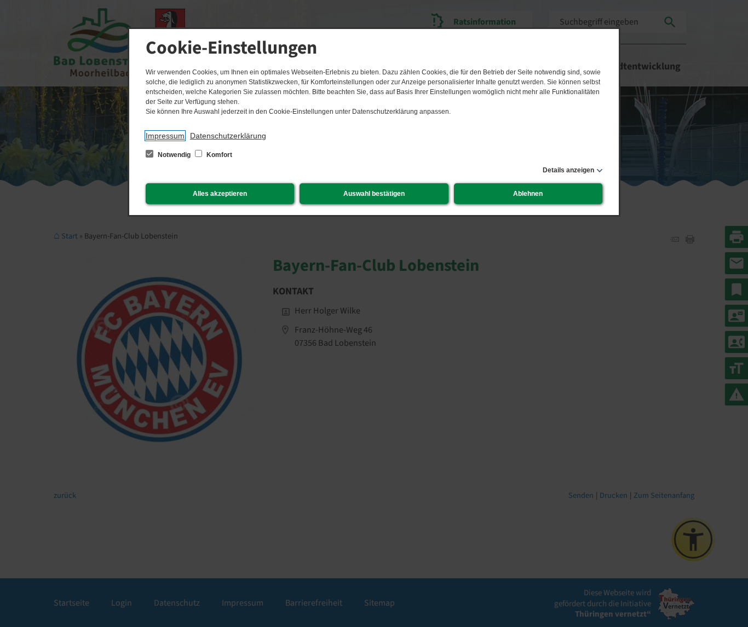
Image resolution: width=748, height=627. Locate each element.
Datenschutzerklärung (228, 135)
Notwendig (174, 155)
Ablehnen (528, 194)
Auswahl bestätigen (374, 194)
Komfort (218, 155)
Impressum (165, 135)
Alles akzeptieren (220, 194)
